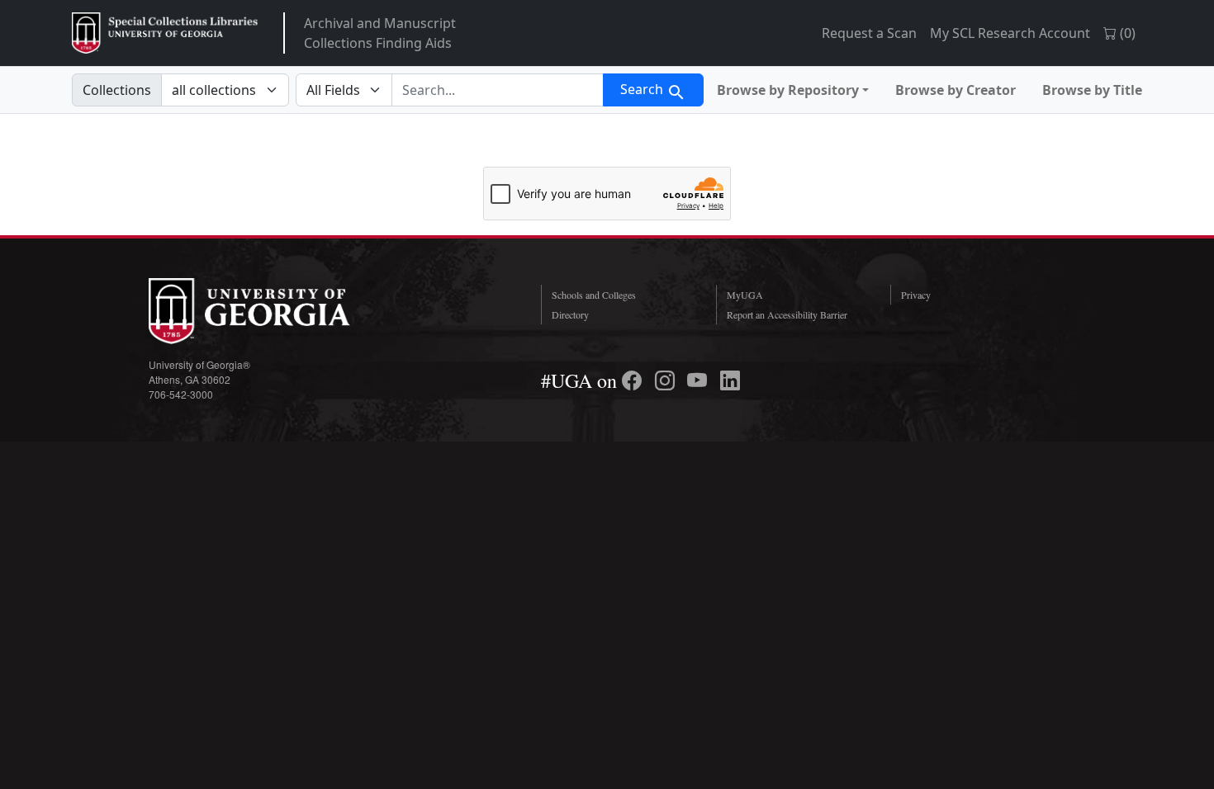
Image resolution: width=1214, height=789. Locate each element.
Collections (117, 90)
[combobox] (497, 90)
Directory (570, 314)
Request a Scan (869, 33)
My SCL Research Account (1010, 33)
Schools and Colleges (594, 294)
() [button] (1126, 33)
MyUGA (745, 294)
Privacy (916, 294)
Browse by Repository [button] (788, 90)
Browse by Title (1092, 90)
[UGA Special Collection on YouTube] (699, 380)
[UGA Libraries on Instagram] (667, 380)
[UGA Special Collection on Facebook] (634, 380)
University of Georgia (272, 311)
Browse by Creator (955, 90)
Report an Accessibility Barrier (787, 314)
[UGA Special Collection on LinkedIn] (730, 380)
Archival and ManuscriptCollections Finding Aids (380, 33)
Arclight (165, 33)
